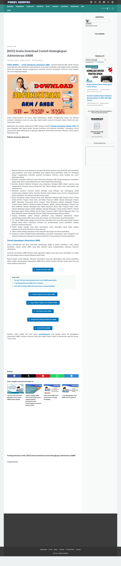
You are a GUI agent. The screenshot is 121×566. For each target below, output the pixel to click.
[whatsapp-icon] (108, 2)
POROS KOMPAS (63, 553)
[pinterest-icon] (112, 2)
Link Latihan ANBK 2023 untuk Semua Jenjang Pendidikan (51, 397)
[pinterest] (43, 376)
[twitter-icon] (95, 2)
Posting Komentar (37, 60)
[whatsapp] (57, 376)
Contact (78, 549)
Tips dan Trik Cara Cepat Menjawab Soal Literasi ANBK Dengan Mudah (35, 280)
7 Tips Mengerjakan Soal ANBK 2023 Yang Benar (28, 283)
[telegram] (71, 376)
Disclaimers (43, 549)
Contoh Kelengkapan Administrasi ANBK (36, 65)
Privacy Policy (70, 549)
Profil (50, 549)
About (55, 549)
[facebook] (14, 376)
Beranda (10, 6)
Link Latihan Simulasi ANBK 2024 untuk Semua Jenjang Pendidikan (34, 286)
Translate (100, 62)
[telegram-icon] (104, 2)
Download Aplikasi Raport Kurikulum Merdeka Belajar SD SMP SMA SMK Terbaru (99, 98)
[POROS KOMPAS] (20, 2)
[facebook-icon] (91, 2)
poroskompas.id (44, 334)
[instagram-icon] (99, 2)
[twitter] (28, 376)
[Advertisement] (43, 29)
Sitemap (61, 549)
